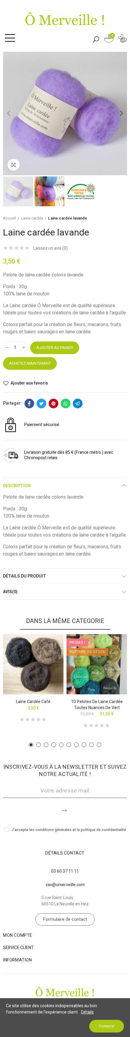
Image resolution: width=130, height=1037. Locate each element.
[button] (9, 113)
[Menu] (10, 38)
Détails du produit (24, 576)
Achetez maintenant (30, 363)
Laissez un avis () (50, 248)
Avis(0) (10, 592)
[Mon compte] (122, 39)
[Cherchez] (96, 39)
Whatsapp (65, 403)
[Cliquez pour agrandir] (14, 165)
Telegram (78, 403)
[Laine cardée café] (33, 664)
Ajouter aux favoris (29, 383)
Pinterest (53, 403)
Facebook (29, 403)
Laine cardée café (33, 702)
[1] (65, 809)
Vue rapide (48, 656)
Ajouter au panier (54, 347)
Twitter (41, 403)
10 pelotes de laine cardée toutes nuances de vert (97, 705)
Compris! (107, 1026)
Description (17, 486)
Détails (87, 1012)
